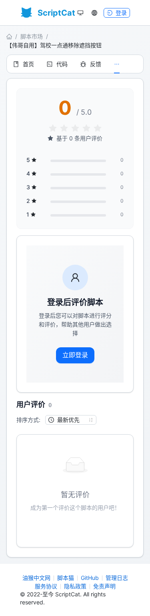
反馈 (95, 64)
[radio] (53, 128)
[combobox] (67, 419)
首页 (28, 64)
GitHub (90, 577)
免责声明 (104, 586)
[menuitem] (23, 64)
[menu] (75, 64)
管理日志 (117, 577)
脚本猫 (65, 577)
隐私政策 (75, 586)
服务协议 (46, 586)
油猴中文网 (36, 577)
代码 (62, 64)
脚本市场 (31, 36)
